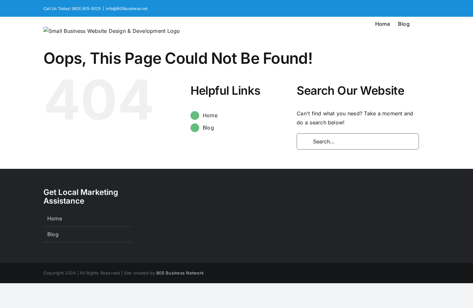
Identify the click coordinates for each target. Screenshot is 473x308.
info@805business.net (127, 8)
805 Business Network (180, 272)
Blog (208, 127)
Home (210, 115)
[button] (420, 23)
